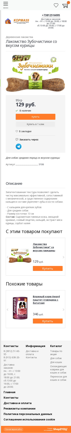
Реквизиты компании (20, 408)
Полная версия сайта (13, 429)
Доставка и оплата (32, 352)
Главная (9, 392)
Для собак (56, 358)
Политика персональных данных (28, 414)
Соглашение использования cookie (29, 419)
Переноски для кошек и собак (58, 378)
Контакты (11, 346)
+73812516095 (51, 15)
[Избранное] (56, 5)
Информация (35, 346)
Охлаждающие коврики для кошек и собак (58, 369)
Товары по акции (56, 352)
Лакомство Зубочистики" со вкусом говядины (44, 247)
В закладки (25, 131)
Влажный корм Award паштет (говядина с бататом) (46, 299)
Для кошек (56, 362)
